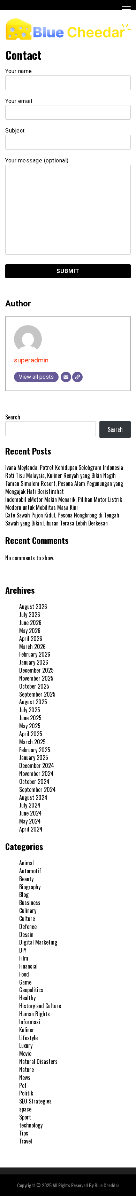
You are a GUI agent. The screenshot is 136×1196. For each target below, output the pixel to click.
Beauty (26, 879)
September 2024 (37, 789)
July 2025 (29, 710)
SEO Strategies (35, 1101)
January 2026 (33, 662)
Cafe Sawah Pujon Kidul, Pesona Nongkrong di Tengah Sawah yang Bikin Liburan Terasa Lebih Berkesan (62, 519)
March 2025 (32, 742)
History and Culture (40, 1006)
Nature (26, 1069)
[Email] (66, 377)
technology (31, 1125)
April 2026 (30, 638)
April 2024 (31, 829)
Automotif (30, 871)
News (24, 1077)
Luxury (25, 1045)
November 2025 (36, 678)
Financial (28, 966)
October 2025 (34, 686)
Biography (29, 887)
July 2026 (29, 614)
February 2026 (34, 654)
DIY (23, 950)
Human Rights (34, 1014)
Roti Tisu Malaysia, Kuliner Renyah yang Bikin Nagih (60, 475)
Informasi (29, 1022)
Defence (28, 926)
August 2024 (33, 797)
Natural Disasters (38, 1061)
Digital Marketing (38, 942)
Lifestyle (28, 1038)
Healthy (27, 998)
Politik (26, 1093)
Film (23, 958)
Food (24, 974)
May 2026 (29, 630)
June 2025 (30, 718)
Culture (27, 918)
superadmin (31, 360)
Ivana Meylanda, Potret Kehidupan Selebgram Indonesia (64, 467)
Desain (26, 934)
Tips (23, 1133)
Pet (23, 1085)
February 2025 (34, 750)
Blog (24, 894)
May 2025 (29, 726)
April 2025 (30, 734)
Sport (25, 1117)
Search (12, 417)
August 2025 (33, 702)
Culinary (27, 910)
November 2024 (36, 773)
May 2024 (30, 821)
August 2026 (33, 606)
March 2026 (32, 646)
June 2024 (30, 813)
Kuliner (26, 1030)
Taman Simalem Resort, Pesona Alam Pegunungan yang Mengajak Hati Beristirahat (64, 487)
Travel (25, 1141)
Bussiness (29, 902)
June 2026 (30, 622)
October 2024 (34, 781)
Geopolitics (31, 990)
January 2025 (33, 757)
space (25, 1109)
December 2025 (36, 670)
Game (25, 982)
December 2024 (36, 765)
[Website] (77, 377)
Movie (25, 1053)
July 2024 (29, 805)
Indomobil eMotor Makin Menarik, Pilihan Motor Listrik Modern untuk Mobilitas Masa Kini (63, 503)
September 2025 (37, 694)
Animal (26, 863)
